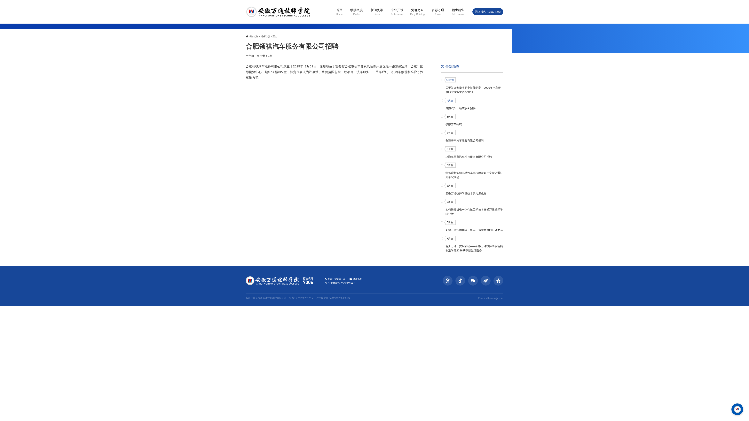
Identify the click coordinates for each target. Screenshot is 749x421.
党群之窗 (417, 12)
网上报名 (488, 11)
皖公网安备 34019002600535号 (333, 298)
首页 (339, 12)
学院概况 (356, 12)
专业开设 (397, 12)
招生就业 (458, 12)
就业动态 (265, 36)
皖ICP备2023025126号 (301, 298)
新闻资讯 (377, 12)
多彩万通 (437, 12)
